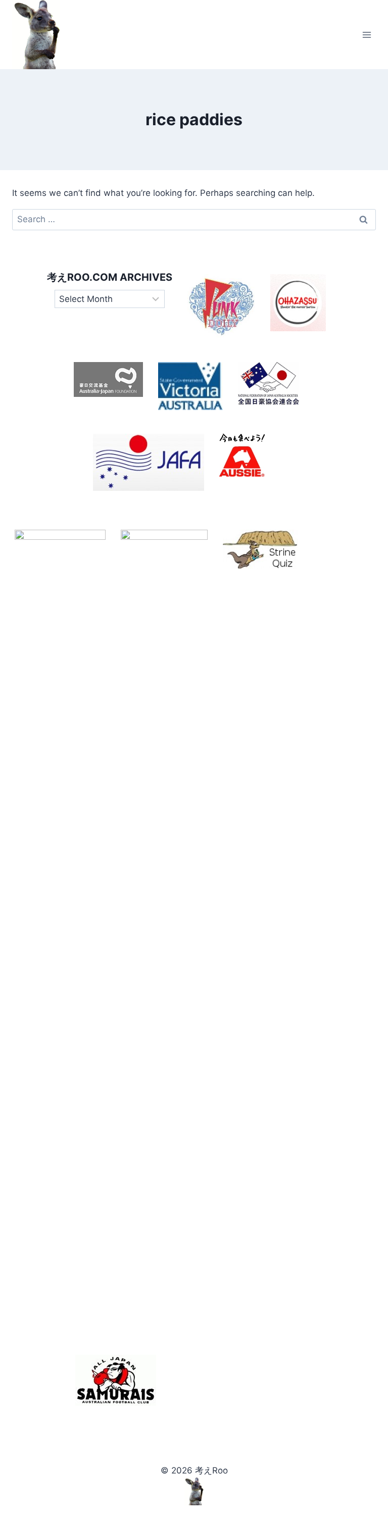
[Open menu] (366, 34)
